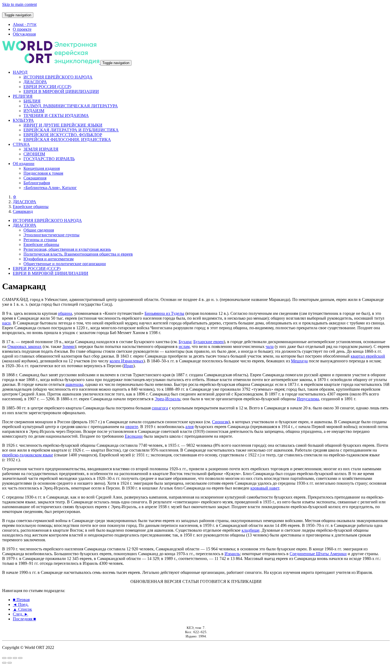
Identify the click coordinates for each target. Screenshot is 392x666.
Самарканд (23, 211)
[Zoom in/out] (20, 658)
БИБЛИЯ (32, 101)
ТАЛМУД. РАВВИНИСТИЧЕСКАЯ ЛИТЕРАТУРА (70, 106)
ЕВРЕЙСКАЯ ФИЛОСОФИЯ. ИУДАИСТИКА (67, 139)
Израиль (232, 553)
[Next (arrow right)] (9, 663)
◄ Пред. (21, 604)
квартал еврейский (368, 356)
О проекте (22, 29)
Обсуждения (24, 34)
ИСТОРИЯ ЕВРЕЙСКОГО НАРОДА (58, 77)
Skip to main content (19, 4)
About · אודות (25, 24)
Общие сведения (38, 230)
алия (189, 426)
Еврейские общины (31, 206)
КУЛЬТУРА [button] (23, 120)
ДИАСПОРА (35, 82)
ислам (184, 346)
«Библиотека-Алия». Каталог (50, 187)
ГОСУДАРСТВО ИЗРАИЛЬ (49, 158)
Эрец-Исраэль (167, 399)
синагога (160, 408)
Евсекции (134, 436)
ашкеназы (74, 384)
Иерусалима (308, 399)
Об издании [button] (23, 163)
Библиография (36, 183)
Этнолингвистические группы (51, 235)
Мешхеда (299, 361)
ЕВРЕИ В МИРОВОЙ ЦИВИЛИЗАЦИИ (61, 91)
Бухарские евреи (208, 341)
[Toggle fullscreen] (15, 658)
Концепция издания (41, 168)
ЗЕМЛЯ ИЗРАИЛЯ (40, 149)
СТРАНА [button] (21, 144)
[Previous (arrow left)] (4, 663)
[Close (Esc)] (4, 658)
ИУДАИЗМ (33, 110)
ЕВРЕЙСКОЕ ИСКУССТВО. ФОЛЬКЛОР (62, 134)
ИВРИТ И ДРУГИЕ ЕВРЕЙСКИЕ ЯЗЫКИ (62, 125)
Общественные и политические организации (64, 263)
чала (270, 346)
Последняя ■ (24, 619)
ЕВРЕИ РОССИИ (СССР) (47, 86)
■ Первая (21, 599)
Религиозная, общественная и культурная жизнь (67, 249)
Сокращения (34, 178)
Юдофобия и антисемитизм (48, 259)
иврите (131, 426)
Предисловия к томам (43, 173)
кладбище (250, 530)
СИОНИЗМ (34, 154)
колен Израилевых (126, 361)
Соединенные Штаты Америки (318, 553)
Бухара (185, 341)
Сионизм (220, 422)
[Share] (9, 658)
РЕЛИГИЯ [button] (23, 96)
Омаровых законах (24, 346)
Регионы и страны (40, 239)
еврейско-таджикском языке (27, 455)
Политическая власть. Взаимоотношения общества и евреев (78, 254)
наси (6, 323)
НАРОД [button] (20, 72)
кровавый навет (264, 488)
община (65, 313)
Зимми (68, 346)
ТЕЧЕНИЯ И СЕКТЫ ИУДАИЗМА (56, 115)
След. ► (20, 614)
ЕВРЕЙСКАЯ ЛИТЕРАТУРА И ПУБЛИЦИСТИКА (71, 130)
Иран (128, 365)
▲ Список (22, 609)
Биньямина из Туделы (164, 313)
